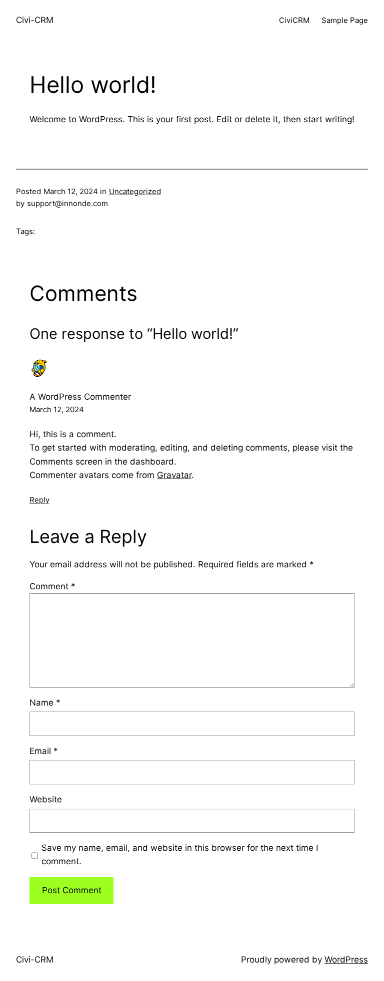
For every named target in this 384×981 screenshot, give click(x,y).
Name (45, 703)
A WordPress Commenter (80, 397)
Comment (53, 586)
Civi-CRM (35, 20)
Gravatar (174, 475)
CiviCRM (294, 20)
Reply (40, 499)
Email (44, 751)
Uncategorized (135, 191)
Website (46, 799)
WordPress (346, 960)
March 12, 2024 (57, 409)
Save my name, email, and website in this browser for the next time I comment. (180, 854)
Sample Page (345, 20)
